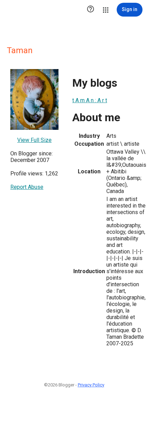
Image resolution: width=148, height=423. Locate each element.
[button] (90, 9)
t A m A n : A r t (89, 100)
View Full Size (34, 140)
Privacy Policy (91, 384)
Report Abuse (26, 187)
